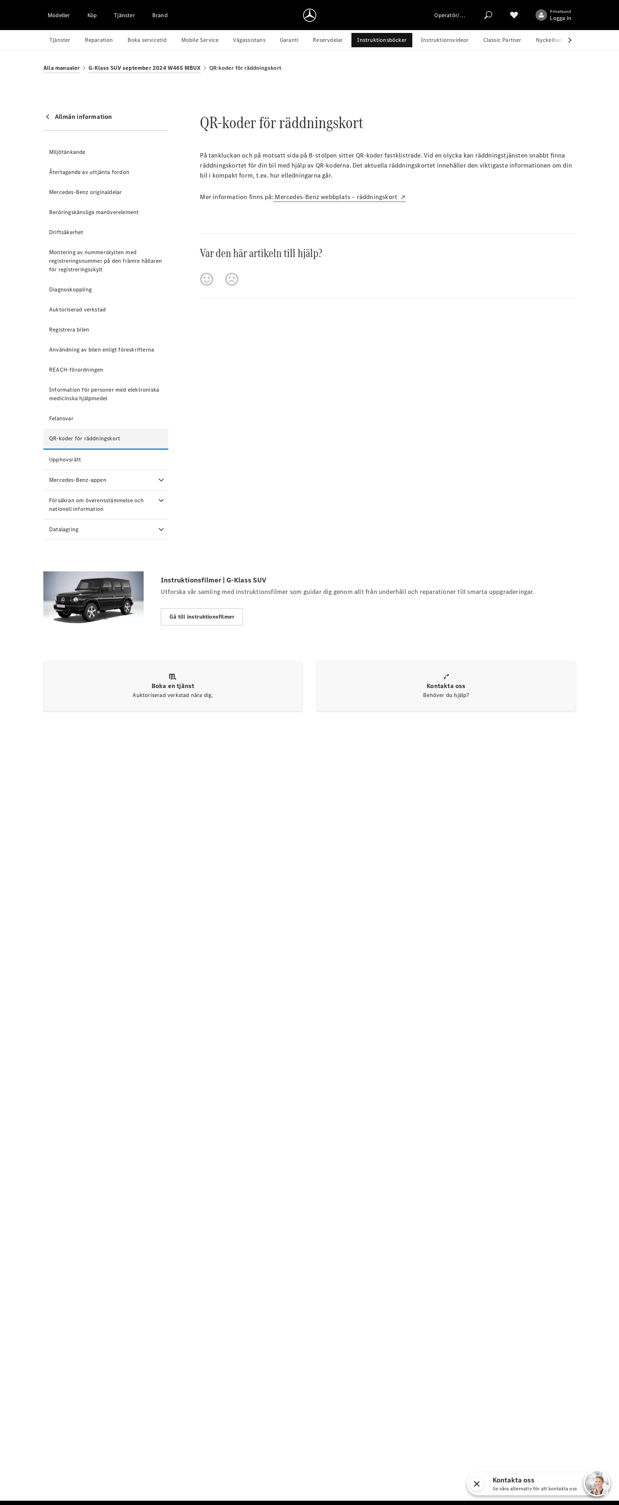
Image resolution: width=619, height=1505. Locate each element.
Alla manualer (61, 68)
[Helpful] (206, 279)
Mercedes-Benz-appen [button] (77, 480)
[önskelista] (514, 15)
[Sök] (488, 15)
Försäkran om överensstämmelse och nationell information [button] (96, 505)
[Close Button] (493, 1484)
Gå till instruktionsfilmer (201, 616)
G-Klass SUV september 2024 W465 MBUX (144, 68)
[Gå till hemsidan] (309, 15)
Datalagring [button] (63, 529)
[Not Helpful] (232, 279)
